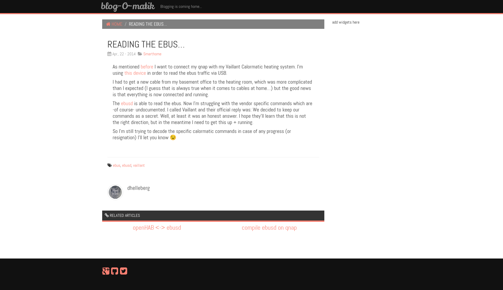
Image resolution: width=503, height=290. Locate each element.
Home (116, 24)
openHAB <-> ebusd (157, 228)
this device (135, 72)
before (147, 66)
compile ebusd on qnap (269, 228)
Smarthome (152, 54)
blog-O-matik (127, 6)
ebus (116, 165)
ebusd (127, 103)
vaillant (139, 165)
